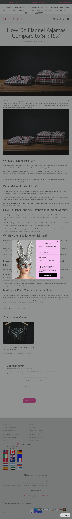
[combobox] (42, 261)
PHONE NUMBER (43, 257)
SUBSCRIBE (47, 275)
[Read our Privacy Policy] (56, 270)
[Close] (57, 242)
